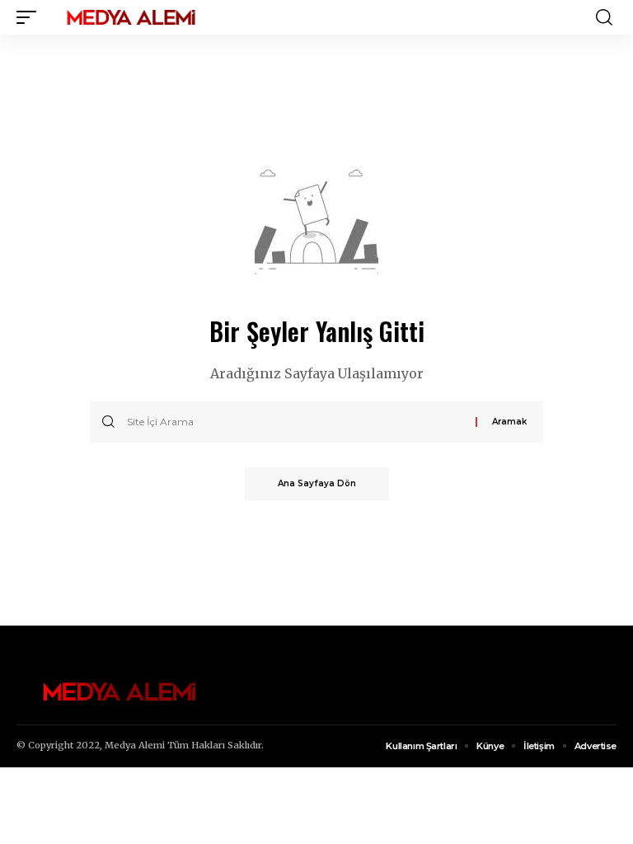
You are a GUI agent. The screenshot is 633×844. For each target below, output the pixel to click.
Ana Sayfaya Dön (317, 483)
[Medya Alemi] (131, 17)
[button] (30, 17)
